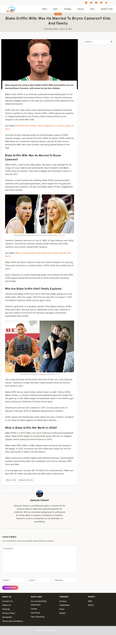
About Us (6, 605)
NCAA (91, 605)
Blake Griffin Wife (26, 480)
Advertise (35, 613)
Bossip (57, 374)
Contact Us (7, 601)
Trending (67, 9)
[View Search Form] (112, 2)
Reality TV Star (107, 9)
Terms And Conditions (12, 621)
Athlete (58, 14)
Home (44, 9)
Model (62, 613)
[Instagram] (86, 2)
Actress (81, 9)
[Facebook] (96, 2)
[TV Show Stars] (11, 9)
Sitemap (6, 609)
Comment (8, 548)
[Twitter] (106, 2)
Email (32, 580)
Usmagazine (61, 235)
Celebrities (64, 605)
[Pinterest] (101, 2)
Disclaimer (7, 617)
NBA (90, 601)
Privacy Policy (8, 613)
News (55, 9)
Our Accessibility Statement (39, 603)
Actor (92, 9)
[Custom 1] (91, 2)
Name (6, 580)
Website (59, 580)
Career (34, 609)
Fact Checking (37, 617)
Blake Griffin (11, 480)
